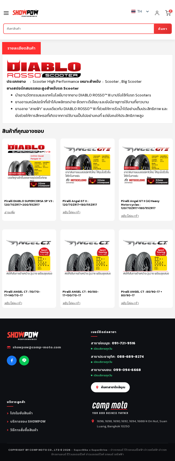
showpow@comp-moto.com (37, 347)
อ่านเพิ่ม (9, 212)
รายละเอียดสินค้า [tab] (21, 48)
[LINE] (24, 360)
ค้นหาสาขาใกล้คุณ (113, 387)
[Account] (157, 13)
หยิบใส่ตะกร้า (71, 212)
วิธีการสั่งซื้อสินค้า (24, 429)
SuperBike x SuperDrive (91, 450)
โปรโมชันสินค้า (21, 413)
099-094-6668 (127, 369)
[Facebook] (12, 360)
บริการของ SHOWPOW (27, 421)
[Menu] (7, 13)
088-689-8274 (130, 356)
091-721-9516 (124, 343)
